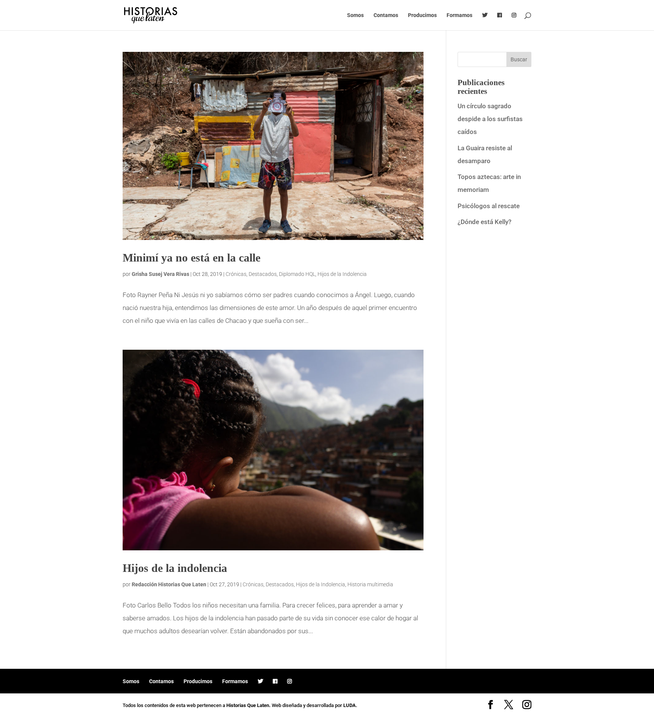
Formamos (459, 15)
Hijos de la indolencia (175, 568)
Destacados (263, 274)
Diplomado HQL (297, 274)
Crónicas (236, 274)
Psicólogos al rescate (489, 206)
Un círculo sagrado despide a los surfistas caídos (490, 119)
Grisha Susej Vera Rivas (160, 274)
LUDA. (350, 705)
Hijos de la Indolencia (342, 274)
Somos (355, 15)
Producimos (422, 15)
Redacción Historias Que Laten (169, 584)
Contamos (386, 15)
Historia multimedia (370, 584)
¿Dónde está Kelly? (484, 222)
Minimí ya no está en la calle (191, 257)
